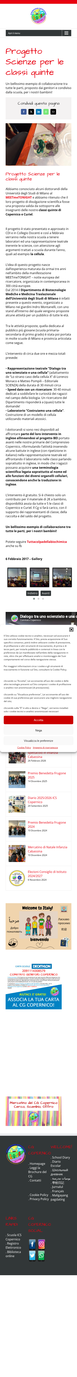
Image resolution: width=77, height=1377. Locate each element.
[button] (71, 629)
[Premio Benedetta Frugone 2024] (17, 822)
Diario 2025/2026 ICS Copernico (42, 800)
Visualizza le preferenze (38, 740)
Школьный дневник (59, 1172)
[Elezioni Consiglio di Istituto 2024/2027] (17, 872)
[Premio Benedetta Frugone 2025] (17, 773)
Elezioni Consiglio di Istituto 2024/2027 (47, 874)
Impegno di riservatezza (45, 747)
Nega (38, 730)
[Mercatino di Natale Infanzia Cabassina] (17, 847)
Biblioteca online (13, 1254)
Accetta (38, 719)
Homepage (37, 1164)
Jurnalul (57, 1187)
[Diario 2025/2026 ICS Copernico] (17, 798)
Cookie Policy (24, 747)
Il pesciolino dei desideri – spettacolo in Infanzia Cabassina (46, 752)
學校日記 (58, 1183)
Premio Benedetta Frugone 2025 (47, 775)
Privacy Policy (39, 1199)
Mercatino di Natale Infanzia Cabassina (47, 849)
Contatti (35, 1180)
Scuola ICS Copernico (13, 1237)
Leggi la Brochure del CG (37, 1172)
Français (58, 1191)
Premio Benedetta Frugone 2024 (47, 824)
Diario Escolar (56, 1163)
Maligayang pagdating (59, 1197)
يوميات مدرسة (61, 1178)
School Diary (61, 1157)
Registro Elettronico (13, 1245)
